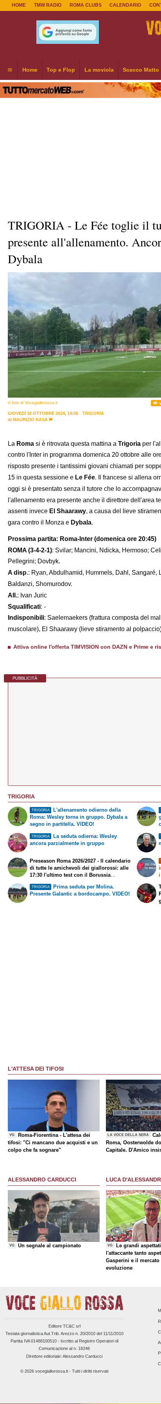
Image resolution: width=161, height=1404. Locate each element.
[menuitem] (10, 70)
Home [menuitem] (30, 70)
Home (19, 5)
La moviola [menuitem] (99, 70)
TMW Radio (47, 5)
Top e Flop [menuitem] (61, 70)
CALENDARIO (125, 5)
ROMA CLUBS (86, 5)
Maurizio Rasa (30, 419)
